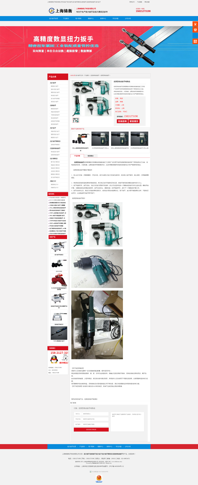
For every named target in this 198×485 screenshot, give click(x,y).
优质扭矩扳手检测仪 (90, 399)
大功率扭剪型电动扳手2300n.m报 (139, 148)
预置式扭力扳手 (55, 92)
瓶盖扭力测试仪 (55, 165)
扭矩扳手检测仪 (55, 144)
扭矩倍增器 (59, 271)
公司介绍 (128, 18)
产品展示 (66, 18)
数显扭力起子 (54, 137)
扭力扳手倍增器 (55, 98)
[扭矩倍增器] (59, 270)
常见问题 (115, 18)
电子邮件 (77, 424)
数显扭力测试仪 (55, 174)
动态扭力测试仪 (55, 171)
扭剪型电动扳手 (55, 155)
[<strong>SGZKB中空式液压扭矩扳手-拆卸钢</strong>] (59, 286)
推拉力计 (53, 181)
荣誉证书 (132, 2)
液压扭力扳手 (54, 101)
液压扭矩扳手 (54, 124)
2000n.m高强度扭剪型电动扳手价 (120, 148)
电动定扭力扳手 (55, 151)
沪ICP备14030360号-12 (116, 466)
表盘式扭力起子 (55, 131)
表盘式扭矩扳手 (55, 112)
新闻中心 (103, 18)
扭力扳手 (53, 83)
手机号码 (77, 419)
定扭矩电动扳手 (55, 148)
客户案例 (78, 18)
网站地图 (147, 2)
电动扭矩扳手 (54, 118)
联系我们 (52, 348)
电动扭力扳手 (54, 95)
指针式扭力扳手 (55, 89)
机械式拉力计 (54, 187)
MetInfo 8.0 (95, 463)
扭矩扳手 (53, 105)
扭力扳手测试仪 (55, 141)
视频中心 (91, 18)
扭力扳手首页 (53, 18)
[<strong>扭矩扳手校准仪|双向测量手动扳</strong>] (59, 304)
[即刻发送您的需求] (122, 122)
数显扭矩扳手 (54, 108)
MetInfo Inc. (109, 463)
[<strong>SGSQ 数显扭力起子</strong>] (59, 339)
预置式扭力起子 (55, 134)
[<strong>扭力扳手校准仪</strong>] (59, 253)
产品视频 (139, 2)
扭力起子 (53, 128)
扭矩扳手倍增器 (55, 121)
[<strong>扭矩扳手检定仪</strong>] (59, 323)
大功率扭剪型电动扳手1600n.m (100, 148)
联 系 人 (78, 414)
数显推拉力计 (54, 184)
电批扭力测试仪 (55, 168)
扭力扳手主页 (79, 75)
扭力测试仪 (54, 158)
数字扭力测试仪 (55, 162)
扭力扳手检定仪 (55, 177)
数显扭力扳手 (54, 86)
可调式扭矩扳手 (55, 115)
